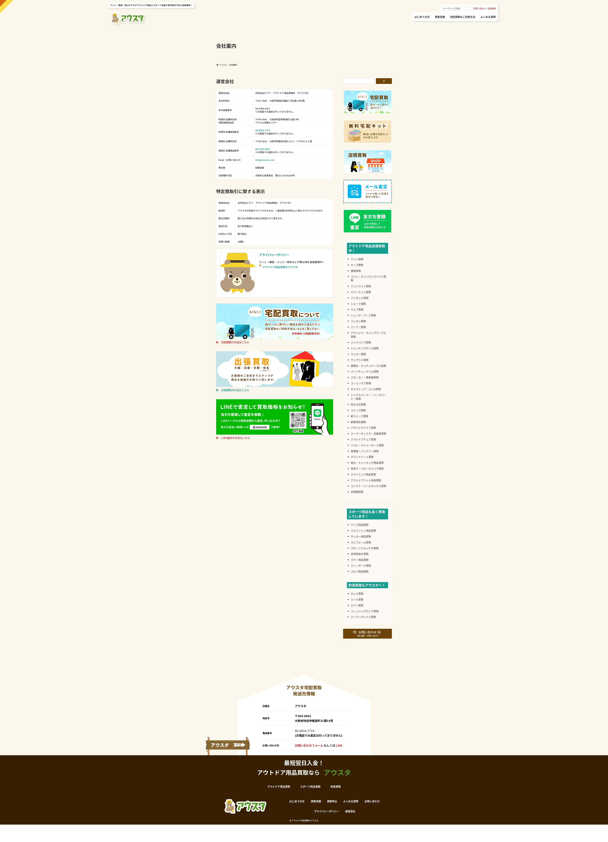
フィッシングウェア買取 (365, 611)
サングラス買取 (359, 360)
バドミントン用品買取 (363, 530)
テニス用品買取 (359, 525)
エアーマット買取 (361, 292)
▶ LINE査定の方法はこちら (233, 438)
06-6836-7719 (262, 130)
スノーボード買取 (361, 565)
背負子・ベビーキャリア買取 (367, 468)
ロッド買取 (357, 593)
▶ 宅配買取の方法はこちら (232, 342)
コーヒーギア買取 (361, 383)
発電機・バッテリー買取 (365, 451)
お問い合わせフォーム (309, 745)
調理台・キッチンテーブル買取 (368, 366)
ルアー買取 (357, 605)
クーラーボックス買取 (363, 617)
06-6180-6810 (262, 149)
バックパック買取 (361, 342)
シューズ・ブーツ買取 (363, 315)
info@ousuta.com (265, 159)
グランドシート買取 (362, 457)
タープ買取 (357, 265)
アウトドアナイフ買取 (363, 427)
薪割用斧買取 (358, 422)
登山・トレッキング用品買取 (367, 462)
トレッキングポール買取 (365, 348)
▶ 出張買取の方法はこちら (232, 390)
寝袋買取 (356, 271)
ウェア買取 (357, 309)
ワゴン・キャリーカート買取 (367, 445)
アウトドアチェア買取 (363, 439)
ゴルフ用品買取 (359, 571)
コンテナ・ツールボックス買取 (368, 486)
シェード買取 (358, 304)
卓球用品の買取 (359, 554)
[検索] (384, 81)
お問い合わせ (479, 8)
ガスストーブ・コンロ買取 (366, 389)
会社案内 (492, 8)
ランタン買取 (358, 321)
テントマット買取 (361, 286)
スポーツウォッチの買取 (365, 548)
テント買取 (357, 259)
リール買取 (357, 599)
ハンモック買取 (359, 298)
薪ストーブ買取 (359, 416)
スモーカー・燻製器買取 (365, 377)
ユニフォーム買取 (361, 542)
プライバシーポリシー (274, 254)
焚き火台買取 (358, 404)
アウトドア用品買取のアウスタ (280, 267)
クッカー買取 (358, 354)
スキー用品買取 (359, 559)
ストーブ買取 (358, 410)
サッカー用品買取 (361, 536)
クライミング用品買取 (363, 474)
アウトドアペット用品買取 (366, 480)
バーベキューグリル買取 (365, 371)
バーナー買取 (358, 327)
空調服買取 (357, 492)
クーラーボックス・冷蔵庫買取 (368, 433)
